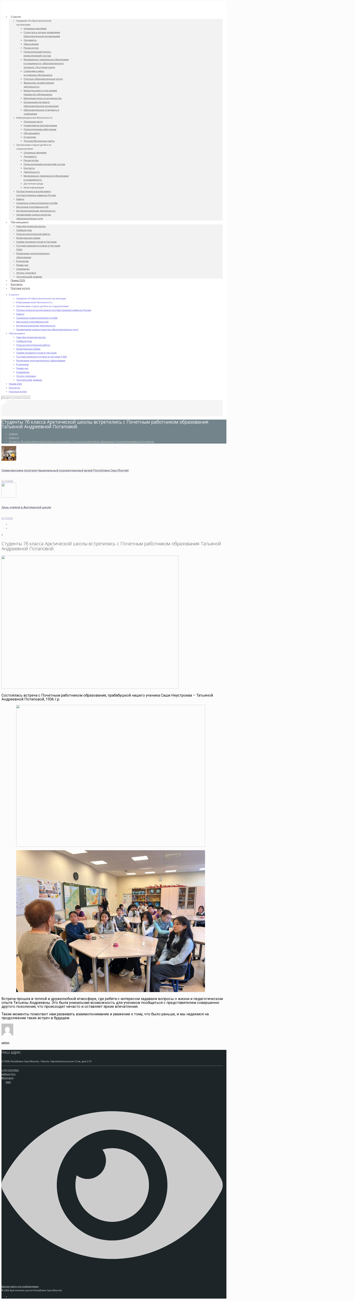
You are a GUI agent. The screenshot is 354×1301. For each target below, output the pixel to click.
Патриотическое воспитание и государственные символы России (53, 310)
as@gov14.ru (8, 1074)
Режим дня (22, 368)
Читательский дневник (29, 380)
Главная (13, 433)
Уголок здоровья (26, 376)
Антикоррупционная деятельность (35, 325)
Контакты (14, 387)
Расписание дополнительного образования (40, 360)
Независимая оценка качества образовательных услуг (47, 329)
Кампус (20, 314)
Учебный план (24, 341)
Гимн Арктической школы (31, 337)
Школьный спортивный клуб (32, 321)
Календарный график (28, 349)
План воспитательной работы (33, 345)
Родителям (22, 364)
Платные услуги (18, 391)
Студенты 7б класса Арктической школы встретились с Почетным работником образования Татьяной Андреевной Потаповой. (81, 441)
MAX (8, 1082)
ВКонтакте (7, 1078)
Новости (14, 437)
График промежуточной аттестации (36, 352)
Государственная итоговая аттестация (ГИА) (41, 356)
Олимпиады (23, 372)
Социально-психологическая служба (37, 318)
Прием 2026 (15, 383)
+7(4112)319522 (10, 1070)
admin (5, 1042)
